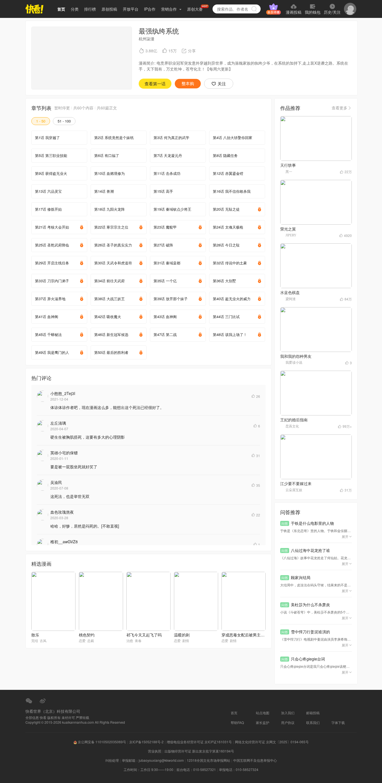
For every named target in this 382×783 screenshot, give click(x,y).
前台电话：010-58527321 (196, 769)
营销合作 (169, 9)
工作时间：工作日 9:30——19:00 (148, 769)
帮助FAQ (237, 722)
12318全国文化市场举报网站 (208, 760)
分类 (75, 9)
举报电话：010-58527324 (238, 769)
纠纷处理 (112, 760)
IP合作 (149, 9)
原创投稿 (109, 9)
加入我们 (287, 712)
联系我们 (313, 722)
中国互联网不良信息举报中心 (255, 760)
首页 (61, 9)
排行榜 (90, 9)
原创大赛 (195, 9)
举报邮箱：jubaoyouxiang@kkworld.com (153, 760)
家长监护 (262, 722)
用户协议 (287, 722)
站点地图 (262, 712)
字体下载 (338, 722)
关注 (222, 83)
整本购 (187, 83)
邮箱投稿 (313, 712)
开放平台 (130, 9)
